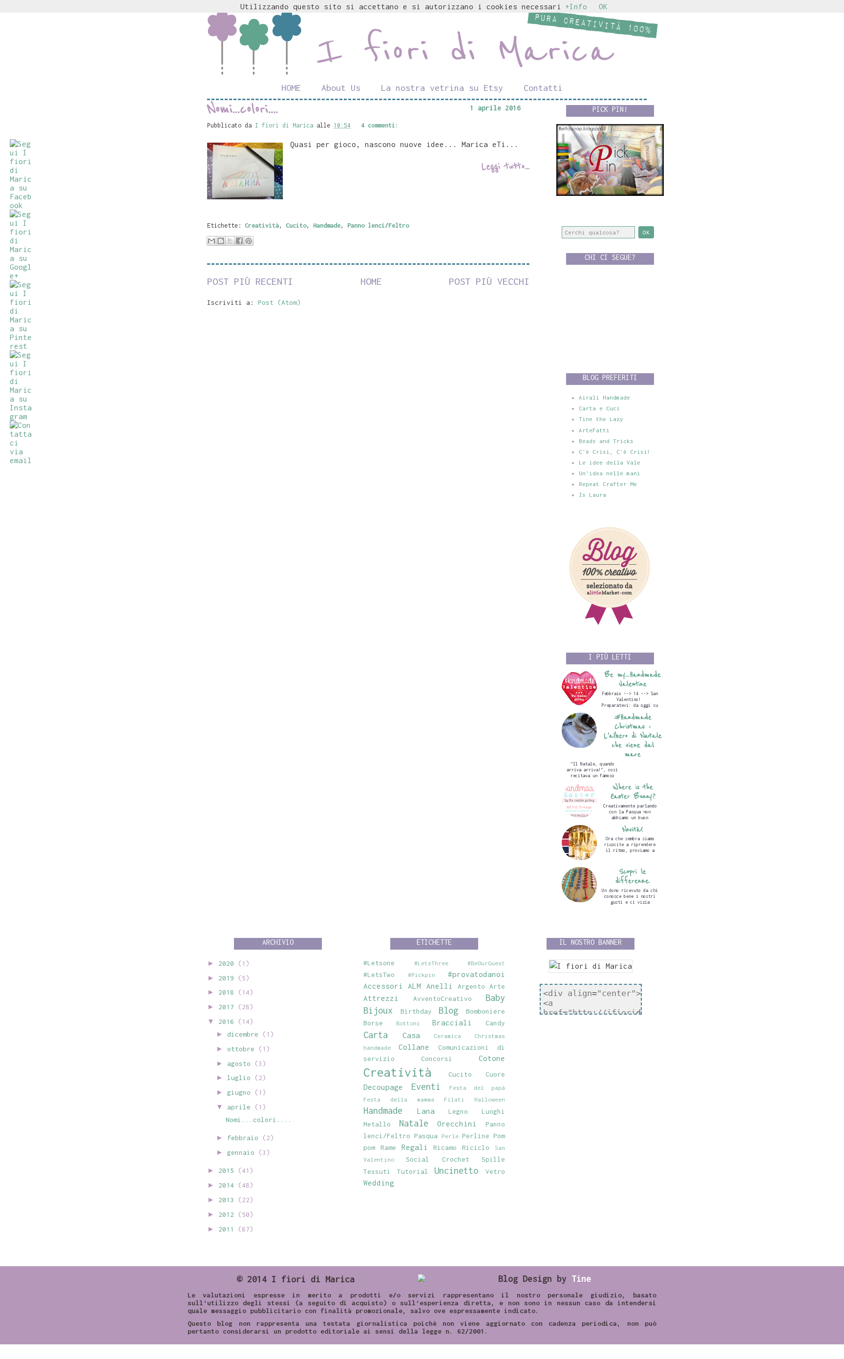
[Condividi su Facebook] (239, 241)
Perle (450, 1136)
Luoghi (493, 1111)
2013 (228, 1200)
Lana (426, 1110)
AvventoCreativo (442, 998)
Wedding (378, 1182)
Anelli (439, 985)
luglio (240, 1078)
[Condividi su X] (230, 241)
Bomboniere (485, 1011)
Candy (495, 1023)
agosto (240, 1063)
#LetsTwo (379, 974)
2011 (228, 1229)
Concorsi (436, 1058)
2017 (228, 1007)
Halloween (489, 1099)
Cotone (492, 1058)
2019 (228, 978)
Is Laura (592, 494)
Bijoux (378, 1010)
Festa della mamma (398, 1099)
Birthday (416, 1011)
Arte (497, 986)
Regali (414, 1147)
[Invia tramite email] (211, 241)
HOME (291, 88)
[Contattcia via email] (21, 460)
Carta (375, 1034)
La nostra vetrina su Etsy (442, 88)
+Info (576, 6)
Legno (458, 1111)
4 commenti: (380, 125)
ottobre (242, 1049)
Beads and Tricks (606, 441)
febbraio (244, 1138)
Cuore (495, 1074)
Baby (495, 997)
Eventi (426, 1086)
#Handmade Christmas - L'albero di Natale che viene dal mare (633, 736)
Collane (414, 1046)
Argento (471, 986)
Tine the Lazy (601, 419)
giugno (240, 1092)
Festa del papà (477, 1087)
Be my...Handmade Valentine (633, 679)
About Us (340, 88)
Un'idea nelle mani (609, 473)
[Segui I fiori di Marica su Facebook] (21, 205)
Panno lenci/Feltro (378, 225)
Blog (448, 1010)
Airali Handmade (604, 397)
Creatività (262, 225)
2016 (228, 1021)
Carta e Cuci (599, 408)
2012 (228, 1214)
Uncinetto (456, 1170)
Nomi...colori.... (242, 109)
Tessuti (377, 1171)
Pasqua (426, 1136)
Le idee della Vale (609, 462)
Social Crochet (437, 1159)
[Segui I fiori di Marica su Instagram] (21, 416)
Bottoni (408, 1023)
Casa (411, 1035)
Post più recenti (250, 281)
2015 (228, 1170)
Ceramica (447, 1036)
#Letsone (379, 963)
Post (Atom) (279, 302)
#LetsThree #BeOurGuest (459, 963)
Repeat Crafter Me (608, 484)
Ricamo (445, 1147)
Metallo (377, 1124)
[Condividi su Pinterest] (248, 241)
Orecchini (457, 1123)
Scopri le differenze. (632, 876)
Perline (475, 1136)
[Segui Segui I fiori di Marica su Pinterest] (21, 345)
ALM (414, 985)
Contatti (543, 88)
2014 (228, 1185)
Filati (454, 1099)
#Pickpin (421, 974)
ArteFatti (594, 430)
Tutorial (412, 1171)
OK (603, 6)
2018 (228, 992)
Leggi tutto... (505, 166)
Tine (581, 1278)
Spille (493, 1159)
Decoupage (383, 1087)
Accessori (383, 985)
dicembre (244, 1034)
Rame (388, 1147)
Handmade (326, 225)
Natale (413, 1123)
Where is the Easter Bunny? (633, 792)
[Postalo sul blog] (221, 241)
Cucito (296, 225)
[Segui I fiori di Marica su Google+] (21, 275)
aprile (240, 1107)
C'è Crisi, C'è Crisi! (615, 451)
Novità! (632, 829)
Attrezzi (381, 998)
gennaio (242, 1152)
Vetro (495, 1171)
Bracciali (452, 1022)
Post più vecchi (489, 281)
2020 (228, 963)
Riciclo (475, 1147)
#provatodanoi (476, 974)
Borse (373, 1023)
